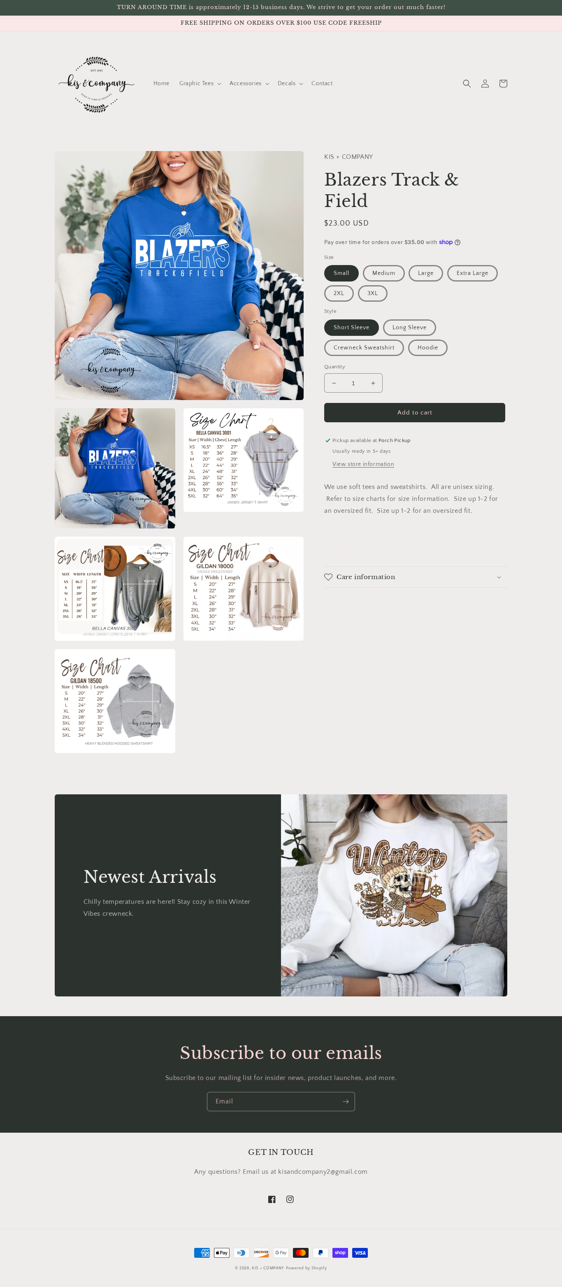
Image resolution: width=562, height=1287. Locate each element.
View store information (363, 464)
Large (426, 273)
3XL (372, 293)
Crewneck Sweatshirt (364, 347)
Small (341, 273)
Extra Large (472, 273)
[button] (199, 83)
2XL (339, 293)
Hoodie (428, 347)
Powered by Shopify (306, 1268)
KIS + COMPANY (268, 1268)
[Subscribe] (346, 1101)
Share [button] (341, 550)
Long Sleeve (409, 327)
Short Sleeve (351, 327)
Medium (383, 273)
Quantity (334, 367)
